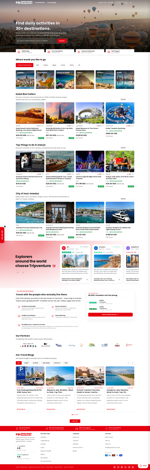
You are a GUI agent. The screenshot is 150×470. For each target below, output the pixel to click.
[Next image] (42, 113)
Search (61, 41)
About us (76, 437)
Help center (109, 437)
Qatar (72, 65)
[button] (72, 414)
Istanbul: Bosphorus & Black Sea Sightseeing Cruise (118, 229)
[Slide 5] (32, 122)
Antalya (57, 363)
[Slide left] (17, 272)
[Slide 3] (30, 122)
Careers (75, 440)
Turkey (45, 65)
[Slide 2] (29, 122)
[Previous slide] (128, 99)
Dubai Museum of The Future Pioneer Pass (87, 129)
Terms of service (69, 467)
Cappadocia (45, 440)
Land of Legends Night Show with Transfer (88, 178)
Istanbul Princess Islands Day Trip (29, 228)
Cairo (42, 447)
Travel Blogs (51, 2)
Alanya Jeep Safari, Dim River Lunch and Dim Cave (120, 178)
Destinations (40, 2)
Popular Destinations (25, 65)
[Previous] (128, 363)
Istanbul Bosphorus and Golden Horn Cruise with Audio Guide (88, 229)
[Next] (132, 363)
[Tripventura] (23, 434)
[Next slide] (132, 99)
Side (66, 363)
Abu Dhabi (46, 363)
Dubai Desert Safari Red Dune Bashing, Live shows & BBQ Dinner (29, 129)
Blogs (75, 451)
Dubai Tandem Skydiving (115, 128)
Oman (63, 65)
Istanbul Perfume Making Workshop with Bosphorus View (60, 229)
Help (111, 2)
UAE (37, 65)
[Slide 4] (31, 122)
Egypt (54, 65)
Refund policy (58, 467)
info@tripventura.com (112, 447)
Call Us (107, 440)
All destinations (46, 461)
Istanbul (43, 437)
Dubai (26, 363)
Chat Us (108, 444)
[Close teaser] (5, 226)
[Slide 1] (28, 122)
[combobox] (38, 41)
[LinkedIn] (132, 467)
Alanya (35, 363)
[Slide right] (23, 272)
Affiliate (75, 444)
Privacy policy (49, 467)
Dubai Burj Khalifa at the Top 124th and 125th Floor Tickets (59, 129)
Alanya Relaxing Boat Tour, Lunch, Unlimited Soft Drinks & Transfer (59, 178)
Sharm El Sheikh (46, 451)
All (79, 65)
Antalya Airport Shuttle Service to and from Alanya (29, 178)
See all (123, 99)
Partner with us (78, 447)
